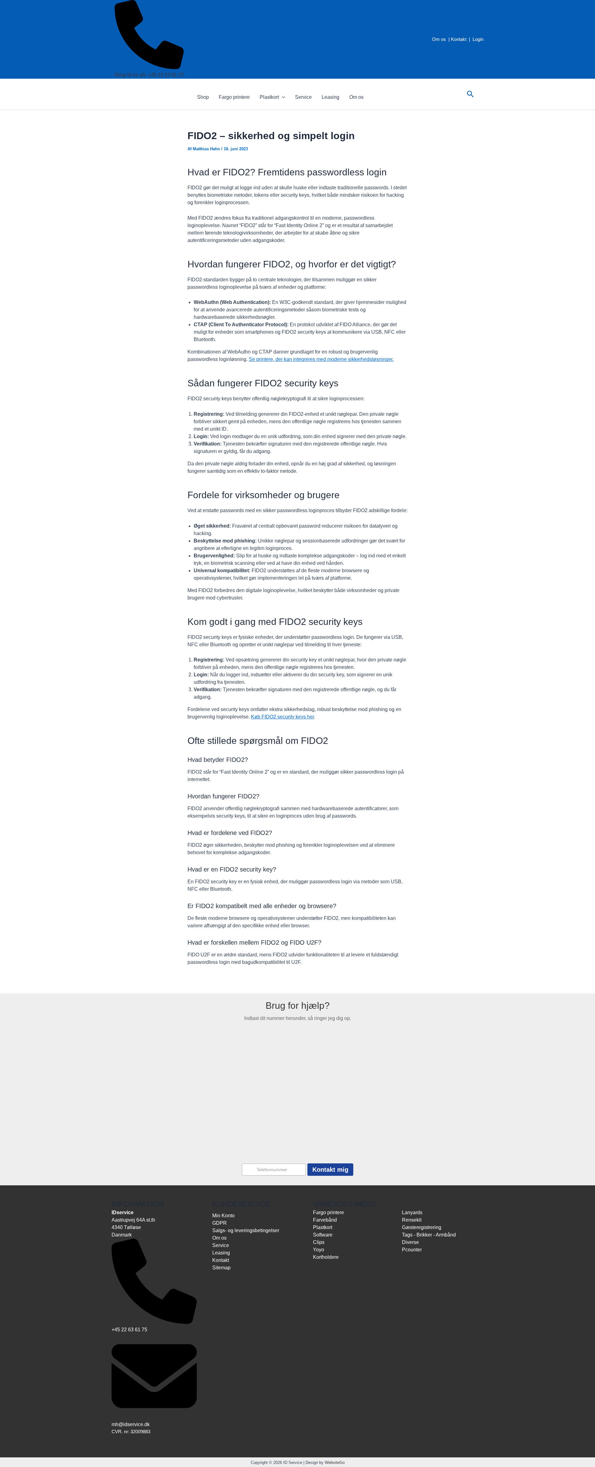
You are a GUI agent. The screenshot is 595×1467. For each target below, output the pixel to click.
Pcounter (412, 1249)
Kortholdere (326, 1257)
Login (478, 39)
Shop (203, 97)
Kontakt (458, 39)
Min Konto (223, 1215)
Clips (318, 1242)
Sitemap (221, 1267)
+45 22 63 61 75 (129, 1329)
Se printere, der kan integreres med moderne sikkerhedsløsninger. (321, 359)
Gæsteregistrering (421, 1227)
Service (303, 97)
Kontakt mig (330, 1169)
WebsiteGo (335, 1462)
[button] (282, 97)
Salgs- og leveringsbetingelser (245, 1230)
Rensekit (411, 1220)
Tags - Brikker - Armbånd (429, 1234)
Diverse (410, 1242)
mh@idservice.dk (131, 1424)
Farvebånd (325, 1220)
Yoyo (318, 1249)
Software (323, 1234)
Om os (439, 39)
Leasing (330, 97)
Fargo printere (234, 97)
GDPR (219, 1223)
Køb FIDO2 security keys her (282, 716)
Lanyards (412, 1212)
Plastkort (269, 97)
